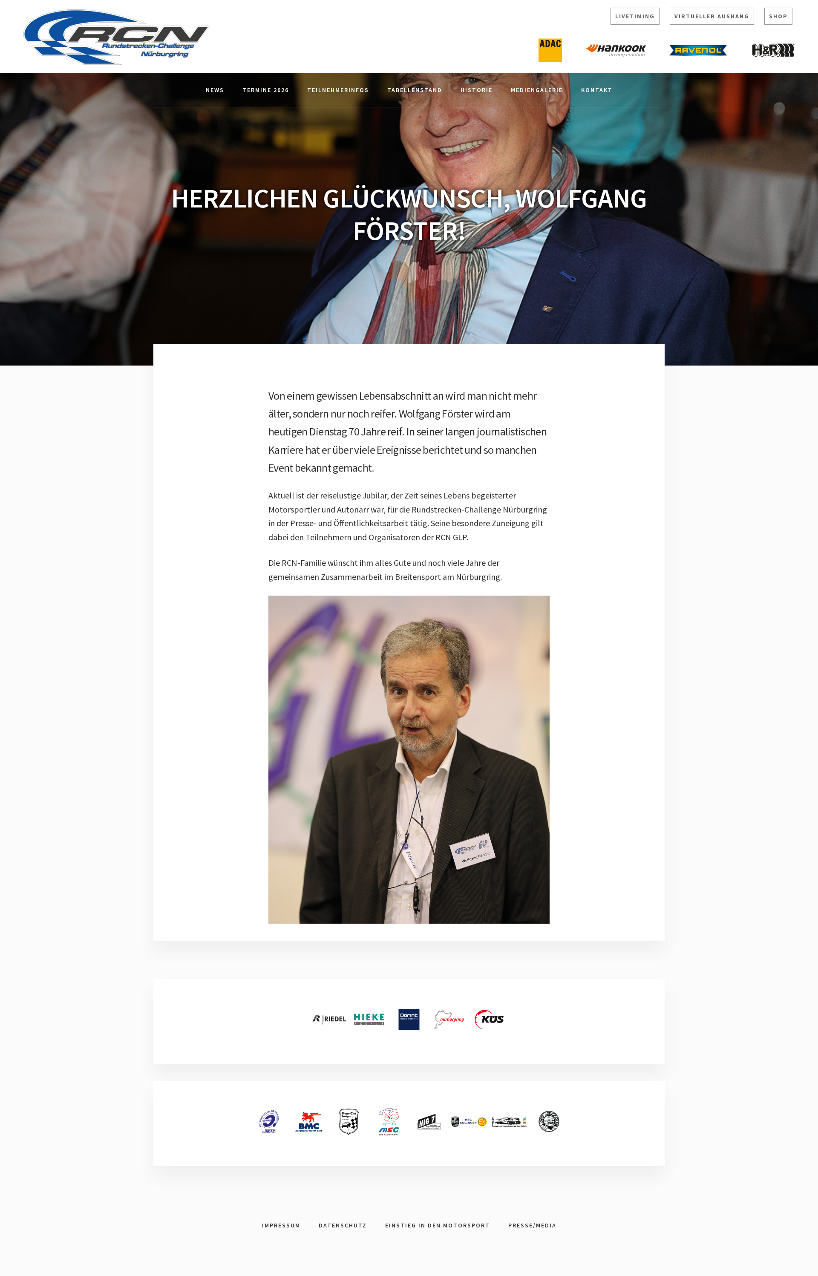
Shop (778, 16)
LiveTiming (635, 16)
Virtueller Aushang (711, 16)
